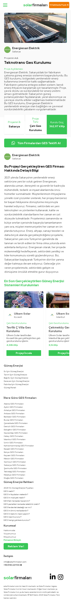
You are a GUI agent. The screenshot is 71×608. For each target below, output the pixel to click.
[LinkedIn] (52, 577)
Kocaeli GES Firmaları (14, 448)
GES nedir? (9, 491)
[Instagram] (60, 577)
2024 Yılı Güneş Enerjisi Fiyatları (19, 488)
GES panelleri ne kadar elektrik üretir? (22, 504)
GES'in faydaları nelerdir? (16, 494)
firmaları (35, 5)
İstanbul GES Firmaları (15, 439)
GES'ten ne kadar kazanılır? (17, 500)
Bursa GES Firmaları (13, 420)
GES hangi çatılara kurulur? (17, 520)
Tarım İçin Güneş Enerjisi (15, 374)
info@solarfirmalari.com (15, 561)
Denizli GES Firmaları (14, 426)
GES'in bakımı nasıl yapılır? (17, 513)
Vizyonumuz (10, 533)
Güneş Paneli (10, 387)
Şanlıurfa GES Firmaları (15, 468)
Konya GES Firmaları (13, 452)
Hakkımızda (9, 530)
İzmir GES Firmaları (13, 442)
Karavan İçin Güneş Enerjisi (16, 381)
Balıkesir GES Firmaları (15, 416)
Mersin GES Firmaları (14, 458)
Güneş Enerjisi (13, 365)
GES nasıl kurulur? (13, 516)
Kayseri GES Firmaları (14, 455)
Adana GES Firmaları (14, 403)
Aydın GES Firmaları (13, 407)
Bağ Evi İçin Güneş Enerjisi (16, 377)
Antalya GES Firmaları (14, 410)
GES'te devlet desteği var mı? (18, 507)
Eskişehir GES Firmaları (15, 429)
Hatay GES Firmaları (13, 436)
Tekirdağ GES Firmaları (15, 471)
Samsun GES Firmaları (15, 461)
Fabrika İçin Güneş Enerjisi (16, 384)
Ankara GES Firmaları (14, 413)
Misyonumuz (10, 536)
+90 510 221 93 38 (13, 565)
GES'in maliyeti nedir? (14, 497)
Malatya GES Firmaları (14, 474)
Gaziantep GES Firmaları (16, 432)
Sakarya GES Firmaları (15, 465)
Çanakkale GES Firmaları (16, 423)
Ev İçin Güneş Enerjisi (14, 371)
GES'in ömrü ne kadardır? (16, 510)
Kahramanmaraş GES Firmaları (19, 445)
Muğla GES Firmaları (13, 478)
